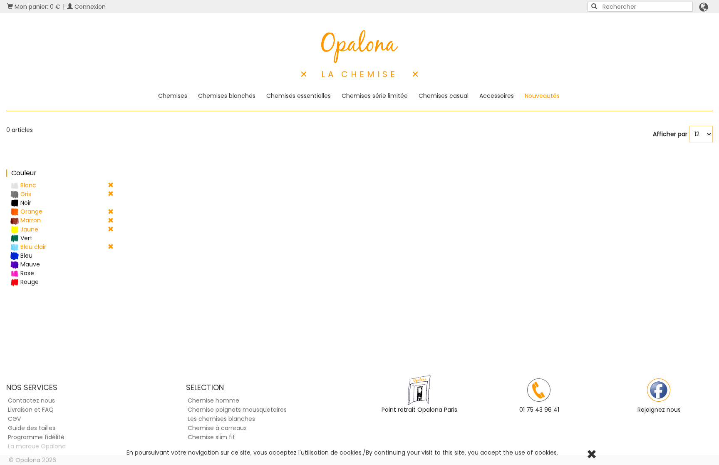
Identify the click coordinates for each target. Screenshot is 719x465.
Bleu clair (32, 247)
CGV (14, 419)
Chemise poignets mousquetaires (237, 409)
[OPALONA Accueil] (359, 46)
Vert (25, 238)
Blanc (27, 185)
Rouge (29, 282)
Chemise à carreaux (217, 428)
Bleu (25, 255)
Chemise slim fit (211, 437)
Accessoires (496, 96)
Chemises (172, 96)
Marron (30, 220)
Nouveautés (542, 96)
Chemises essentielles (298, 96)
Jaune (28, 229)
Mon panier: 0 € (36, 6)
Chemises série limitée (375, 96)
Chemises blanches (226, 96)
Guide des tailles (31, 428)
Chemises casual (444, 96)
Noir (25, 203)
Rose (26, 273)
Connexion (89, 6)
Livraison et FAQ (31, 409)
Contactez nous (31, 400)
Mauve (29, 264)
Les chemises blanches (221, 419)
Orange (30, 211)
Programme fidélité (36, 437)
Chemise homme (213, 400)
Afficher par (670, 134)
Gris (25, 194)
